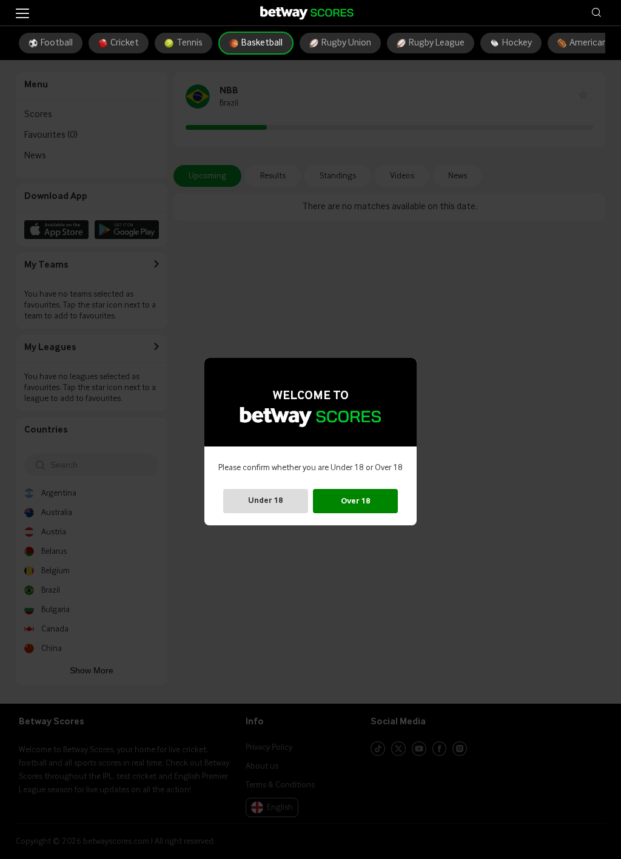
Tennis (189, 43)
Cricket (124, 43)
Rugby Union (346, 43)
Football (57, 43)
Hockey (517, 43)
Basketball (262, 43)
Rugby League (437, 43)
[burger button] (22, 13)
